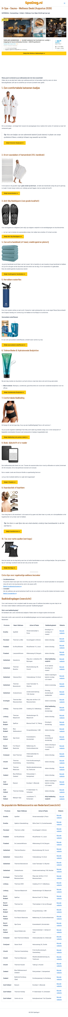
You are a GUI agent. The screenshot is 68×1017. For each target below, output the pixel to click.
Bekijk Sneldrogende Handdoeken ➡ (14, 274)
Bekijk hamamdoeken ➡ (11, 193)
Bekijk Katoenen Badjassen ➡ (14, 143)
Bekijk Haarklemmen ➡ (12, 531)
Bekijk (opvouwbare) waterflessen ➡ (14, 345)
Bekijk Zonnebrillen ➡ (10, 593)
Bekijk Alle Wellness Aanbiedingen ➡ (34, 53)
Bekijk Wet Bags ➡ (9, 568)
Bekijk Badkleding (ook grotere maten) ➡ (15, 437)
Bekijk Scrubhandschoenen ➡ (12, 586)
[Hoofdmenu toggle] (64, 3)
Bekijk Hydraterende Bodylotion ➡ (14, 392)
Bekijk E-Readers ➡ (9, 482)
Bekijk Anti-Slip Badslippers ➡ (13, 236)
